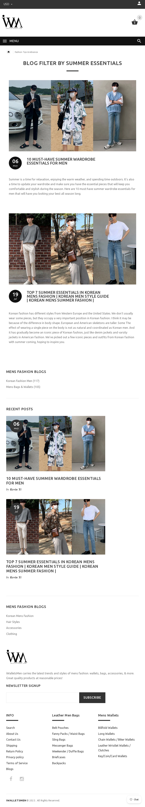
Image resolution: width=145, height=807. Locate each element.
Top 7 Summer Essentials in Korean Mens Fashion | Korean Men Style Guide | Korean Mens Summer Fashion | (68, 296)
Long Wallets (106, 733)
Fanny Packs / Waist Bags (68, 733)
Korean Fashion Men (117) (22, 380)
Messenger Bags (62, 745)
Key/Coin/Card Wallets (112, 756)
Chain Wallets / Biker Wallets (116, 739)
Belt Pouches (60, 727)
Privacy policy (15, 757)
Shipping (11, 745)
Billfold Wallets (108, 727)
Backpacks (59, 763)
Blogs (9, 769)
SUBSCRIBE (92, 697)
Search (10, 727)
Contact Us (13, 739)
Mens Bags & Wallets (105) (23, 386)
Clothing (11, 633)
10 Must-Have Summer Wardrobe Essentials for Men (61, 161)
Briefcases (58, 757)
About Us (12, 733)
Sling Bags (58, 739)
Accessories (14, 627)
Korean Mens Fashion (20, 615)
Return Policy (14, 751)
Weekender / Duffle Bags (68, 751)
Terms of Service (17, 763)
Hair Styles (13, 621)
